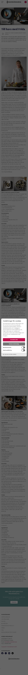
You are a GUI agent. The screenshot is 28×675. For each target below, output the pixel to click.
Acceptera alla (14, 339)
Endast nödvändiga (14, 344)
